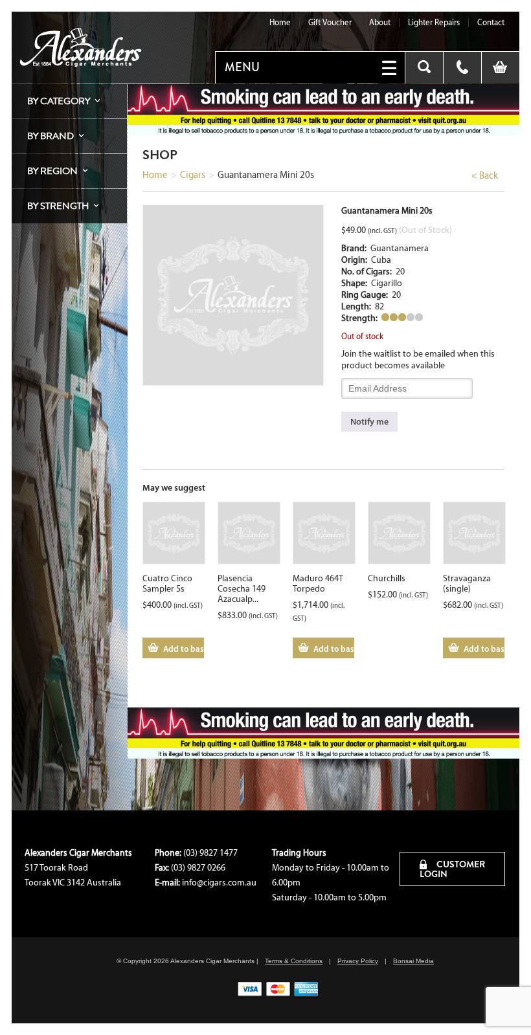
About (379, 22)
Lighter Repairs (434, 22)
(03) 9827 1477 (210, 852)
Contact (490, 22)
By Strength (58, 206)
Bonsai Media (413, 960)
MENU (242, 67)
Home (280, 22)
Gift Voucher (330, 22)
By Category (58, 101)
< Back (484, 175)
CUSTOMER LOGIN (452, 869)
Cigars (192, 175)
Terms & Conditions (293, 960)
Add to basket (183, 648)
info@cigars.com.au (219, 882)
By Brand (50, 136)
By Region (52, 171)
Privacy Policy (357, 960)
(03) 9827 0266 (198, 867)
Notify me (369, 421)
